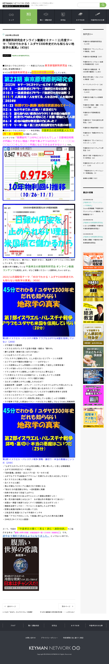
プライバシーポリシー (49, 638)
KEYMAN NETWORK (54, 648)
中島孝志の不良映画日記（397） (91, 113)
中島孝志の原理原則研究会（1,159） (92, 42)
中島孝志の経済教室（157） (93, 56)
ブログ (28, 20)
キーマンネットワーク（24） (93, 84)
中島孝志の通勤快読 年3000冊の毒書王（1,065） (92, 70)
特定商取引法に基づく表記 (73, 638)
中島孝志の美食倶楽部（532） (93, 128)
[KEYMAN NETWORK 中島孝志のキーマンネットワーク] (16, 3)
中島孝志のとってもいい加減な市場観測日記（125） (93, 63)
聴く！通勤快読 (46, 20)
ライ (63, 266)
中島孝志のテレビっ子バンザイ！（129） (93, 164)
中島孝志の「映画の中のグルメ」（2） (93, 134)
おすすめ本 (80, 20)
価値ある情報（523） (90, 178)
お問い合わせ (31, 638)
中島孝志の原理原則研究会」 (21, 56)
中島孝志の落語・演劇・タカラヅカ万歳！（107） (93, 106)
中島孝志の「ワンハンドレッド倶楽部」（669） (93, 50)
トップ (11, 20)
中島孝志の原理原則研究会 (41, 266)
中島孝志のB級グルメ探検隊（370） (93, 98)
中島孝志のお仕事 (97, 20)
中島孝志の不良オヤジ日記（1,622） (92, 91)
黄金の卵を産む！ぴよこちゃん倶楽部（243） (93, 78)
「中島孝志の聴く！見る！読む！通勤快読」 (42, 528)
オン (58, 266)
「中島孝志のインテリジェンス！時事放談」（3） (93, 172)
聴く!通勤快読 (33, 625)
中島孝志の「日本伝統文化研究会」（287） (93, 121)
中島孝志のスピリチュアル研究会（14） (93, 149)
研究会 (63, 20)
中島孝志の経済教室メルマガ (58, 130)
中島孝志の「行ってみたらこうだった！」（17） (93, 141)
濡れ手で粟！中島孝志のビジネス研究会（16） (93, 156)
